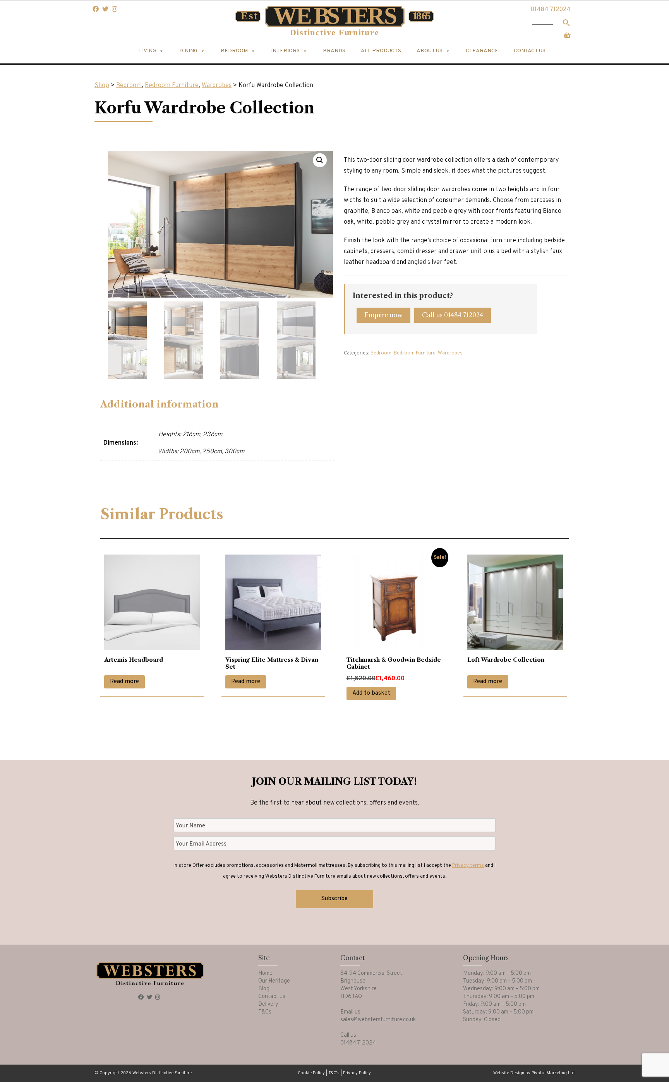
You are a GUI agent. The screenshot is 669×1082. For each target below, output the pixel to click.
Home (265, 973)
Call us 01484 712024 (452, 315)
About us (430, 51)
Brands (334, 51)
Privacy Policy (357, 1073)
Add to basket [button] (371, 693)
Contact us (529, 51)
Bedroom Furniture (172, 85)
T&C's (334, 1073)
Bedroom (129, 85)
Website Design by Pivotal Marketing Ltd (534, 1073)
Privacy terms (468, 866)
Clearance (482, 51)
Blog (263, 989)
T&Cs (264, 1012)
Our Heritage (274, 981)
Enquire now (383, 315)
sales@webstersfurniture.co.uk (378, 1020)
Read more (124, 681)
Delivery (268, 1004)
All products (381, 51)
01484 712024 (550, 10)
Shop (101, 85)
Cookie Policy (311, 1073)
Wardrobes (217, 85)
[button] (320, 160)
